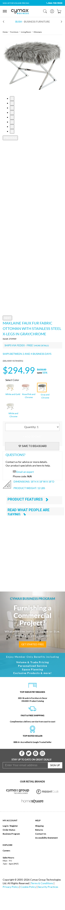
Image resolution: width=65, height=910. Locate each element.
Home (5, 32)
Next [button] (7, 317)
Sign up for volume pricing (16, 3)
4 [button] (12, 112)
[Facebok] (22, 753)
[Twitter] (28, 753)
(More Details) (41, 345)
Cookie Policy (28, 886)
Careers (6, 850)
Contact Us (40, 833)
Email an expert (25, 471)
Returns (39, 829)
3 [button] (12, 107)
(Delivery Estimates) (13, 361)
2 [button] (12, 103)
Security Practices (48, 886)
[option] (32, 65)
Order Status (9, 829)
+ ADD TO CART (32, 436)
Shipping (39, 825)
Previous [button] (10, 137)
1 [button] (12, 98)
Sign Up (55, 765)
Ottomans (38, 32)
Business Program (11, 833)
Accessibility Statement (46, 837)
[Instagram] (42, 753)
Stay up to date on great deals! (32, 759)
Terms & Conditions (42, 883)
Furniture (14, 32)
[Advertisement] (32, 549)
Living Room (26, 32)
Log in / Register (10, 825)
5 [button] (12, 117)
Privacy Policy (11, 886)
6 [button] (12, 121)
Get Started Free (32, 644)
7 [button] (12, 126)
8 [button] (12, 131)
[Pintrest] (35, 753)
